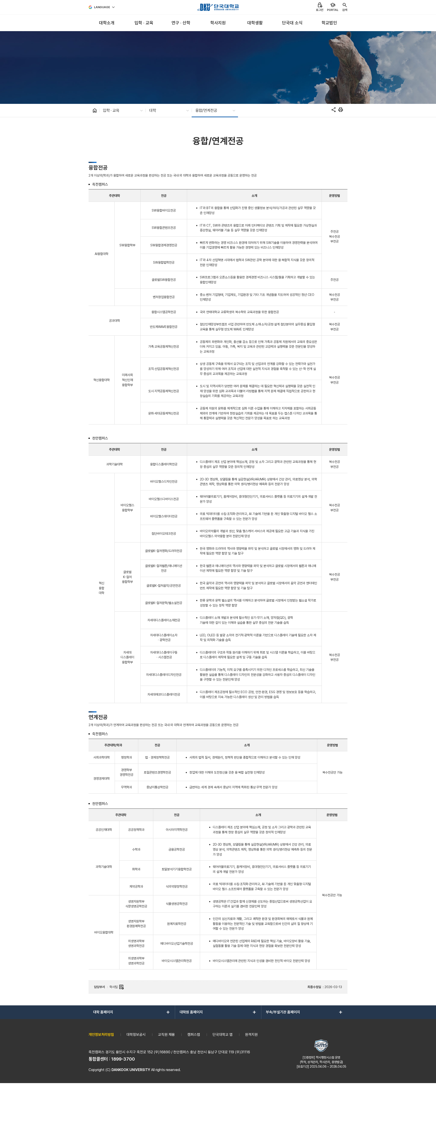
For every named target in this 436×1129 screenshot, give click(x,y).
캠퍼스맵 (193, 1034)
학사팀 (116, 987)
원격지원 (251, 1034)
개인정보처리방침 (101, 1034)
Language (102, 7)
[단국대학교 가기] (218, 7)
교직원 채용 (166, 1034)
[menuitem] (107, 23)
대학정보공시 (136, 1034)
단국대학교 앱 (223, 1034)
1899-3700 (123, 1059)
